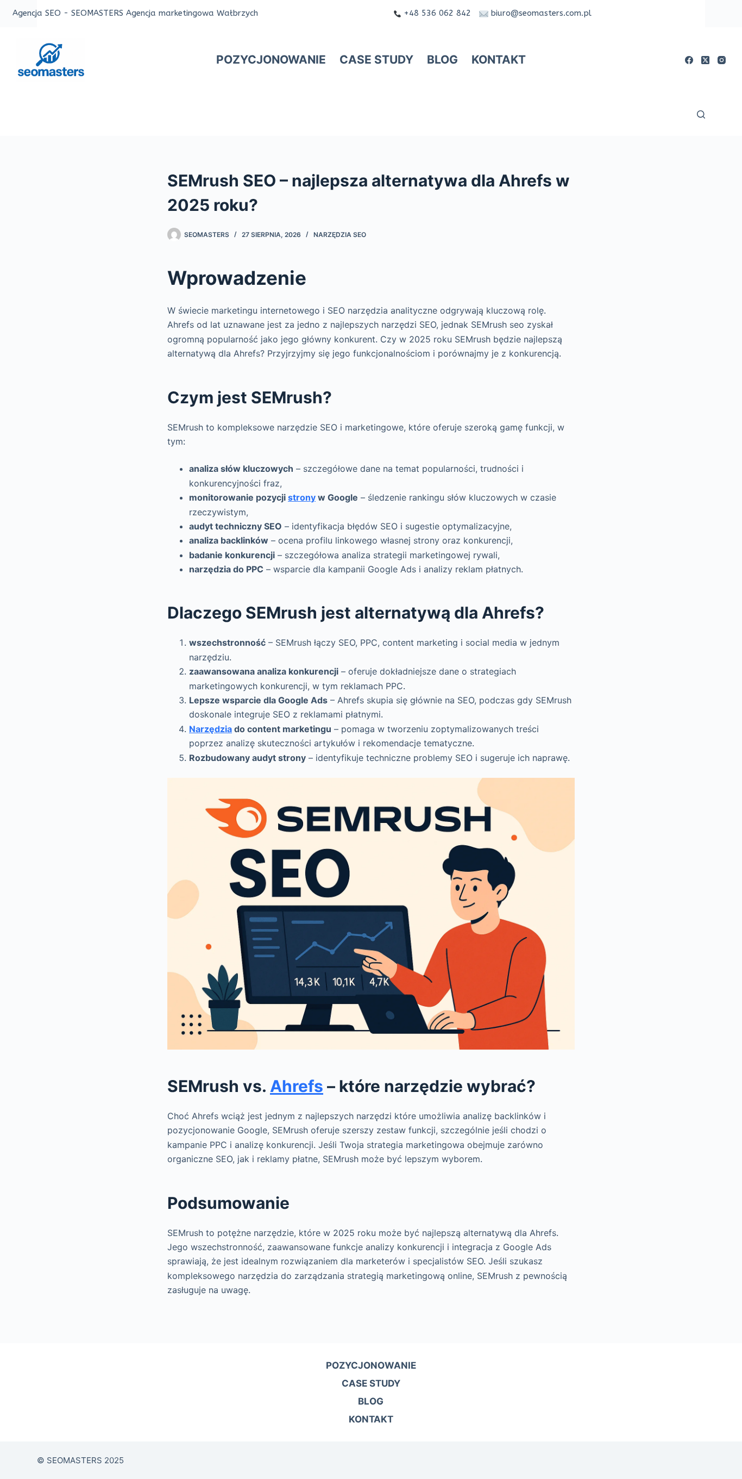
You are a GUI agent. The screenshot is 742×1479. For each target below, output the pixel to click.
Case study (376, 59)
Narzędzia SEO (339, 234)
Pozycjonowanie (271, 59)
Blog (442, 59)
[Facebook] (689, 60)
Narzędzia (210, 728)
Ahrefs (296, 1086)
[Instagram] (722, 60)
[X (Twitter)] (705, 60)
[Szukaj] (701, 114)
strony (302, 497)
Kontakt (498, 59)
